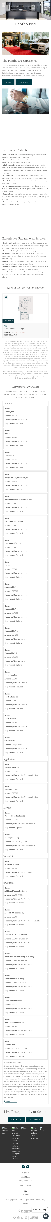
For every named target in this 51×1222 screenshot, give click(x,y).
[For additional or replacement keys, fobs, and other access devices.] (26, 891)
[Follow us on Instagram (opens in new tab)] (23, 1166)
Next (44, 111)
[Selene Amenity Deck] (6, 1131)
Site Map (25, 1203)
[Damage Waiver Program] (9, 433)
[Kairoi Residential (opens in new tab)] (25, 1212)
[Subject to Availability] (27, 477)
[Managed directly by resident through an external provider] (11, 455)
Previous (39, 111)
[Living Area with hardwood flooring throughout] (35, 1133)
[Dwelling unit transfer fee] (15, 1044)
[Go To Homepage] (11, 4)
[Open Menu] (46, 4)
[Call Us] (40, 4)
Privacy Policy (40, 1200)
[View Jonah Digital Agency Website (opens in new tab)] (34, 1218)
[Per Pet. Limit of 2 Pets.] (12, 565)
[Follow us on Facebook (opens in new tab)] (27, 1166)
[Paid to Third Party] (13, 455)
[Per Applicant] (17, 789)
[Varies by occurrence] (21, 1000)
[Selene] (25, 1128)
